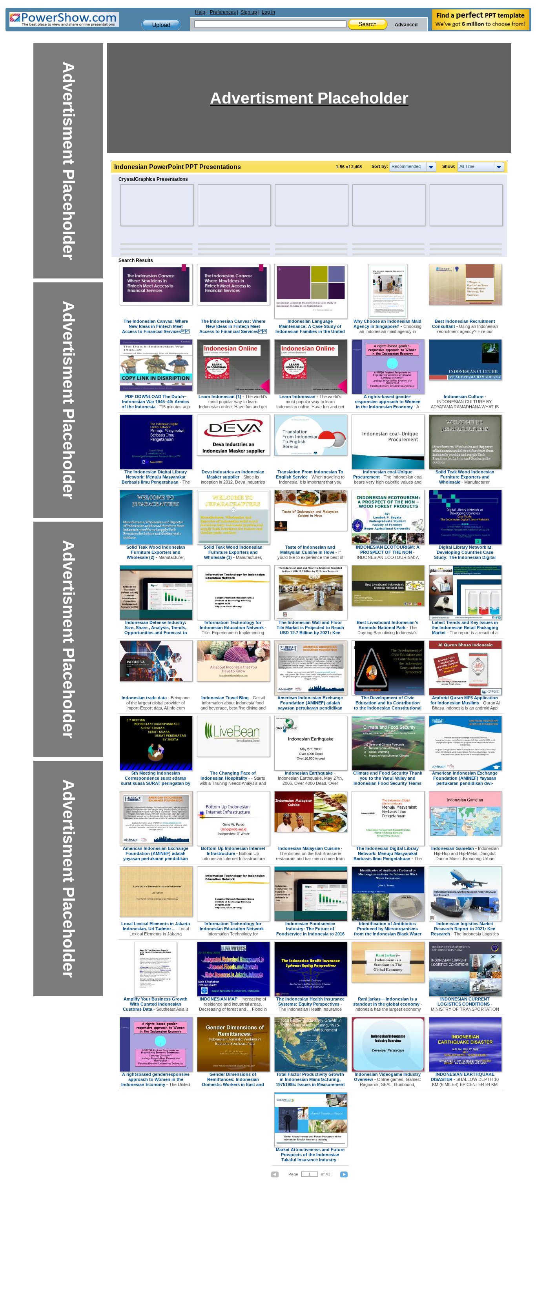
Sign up (249, 12)
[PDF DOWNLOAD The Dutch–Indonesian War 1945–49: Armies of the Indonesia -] (156, 389)
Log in (268, 12)
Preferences (223, 12)
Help (200, 12)
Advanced (406, 24)
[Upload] (161, 25)
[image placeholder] (143, 205)
